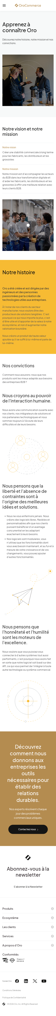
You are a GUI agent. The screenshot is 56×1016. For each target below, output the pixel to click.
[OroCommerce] (28, 5)
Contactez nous (27, 829)
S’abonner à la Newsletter (28, 886)
